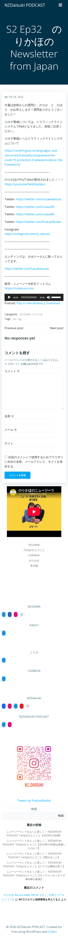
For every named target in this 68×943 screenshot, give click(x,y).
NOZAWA (25, 314)
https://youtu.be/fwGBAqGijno (25, 184)
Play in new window (30, 303)
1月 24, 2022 (15, 97)
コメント (12, 371)
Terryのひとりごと (34, 550)
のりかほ (38, 314)
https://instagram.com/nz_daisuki (27, 234)
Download (53, 303)
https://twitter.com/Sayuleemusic (27, 269)
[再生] (9, 297)
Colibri (52, 932)
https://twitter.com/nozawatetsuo (38, 199)
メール (11, 430)
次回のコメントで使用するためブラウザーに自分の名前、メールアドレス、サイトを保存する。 (34, 461)
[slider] (56, 297)
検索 (34, 809)
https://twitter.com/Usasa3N (35, 207)
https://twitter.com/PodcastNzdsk (38, 222)
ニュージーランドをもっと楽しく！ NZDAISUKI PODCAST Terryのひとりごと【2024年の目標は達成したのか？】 (34, 844)
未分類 (34, 565)
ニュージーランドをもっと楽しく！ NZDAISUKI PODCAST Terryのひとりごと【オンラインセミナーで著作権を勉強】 (34, 875)
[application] (34, 297)
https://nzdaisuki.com (19, 288)
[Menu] (60, 5)
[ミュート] (48, 297)
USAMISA (34, 555)
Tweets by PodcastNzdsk (34, 801)
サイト (9, 443)
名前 (9, 416)
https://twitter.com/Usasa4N (35, 214)
